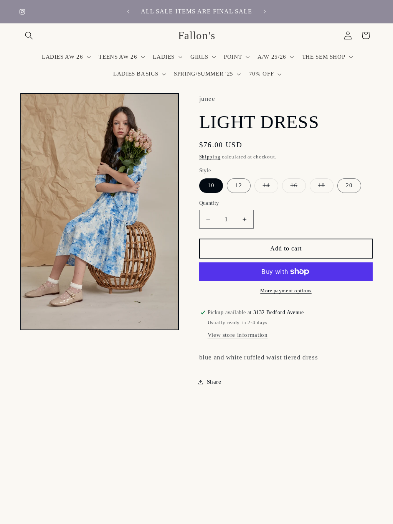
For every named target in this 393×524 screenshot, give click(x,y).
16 (298, 187)
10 (211, 185)
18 (326, 187)
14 (270, 187)
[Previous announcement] (128, 11)
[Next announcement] (264, 11)
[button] (29, 35)
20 (349, 185)
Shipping (210, 157)
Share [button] (214, 382)
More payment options (286, 290)
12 (238, 185)
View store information (238, 335)
